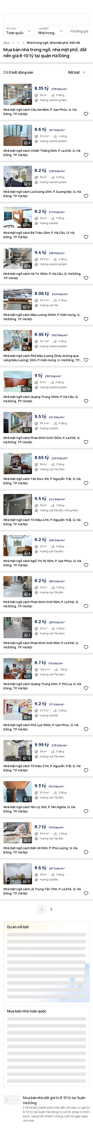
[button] (77, 72)
